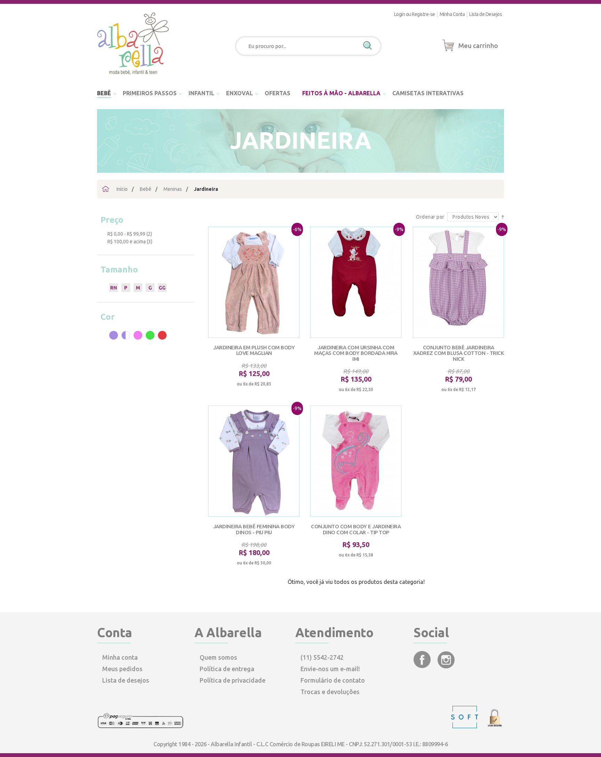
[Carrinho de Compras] (470, 51)
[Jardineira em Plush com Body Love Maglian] (253, 282)
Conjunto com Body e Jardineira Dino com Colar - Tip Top (356, 529)
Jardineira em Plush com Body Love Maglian (254, 350)
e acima (126, 241)
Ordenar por (431, 217)
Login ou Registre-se (414, 14)
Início (122, 189)
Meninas (172, 189)
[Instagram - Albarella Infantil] (446, 665)
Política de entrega (227, 668)
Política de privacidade (232, 680)
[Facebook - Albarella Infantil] (423, 665)
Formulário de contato (332, 680)
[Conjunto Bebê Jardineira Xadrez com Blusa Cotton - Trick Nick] (458, 282)
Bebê (145, 189)
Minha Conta (452, 14)
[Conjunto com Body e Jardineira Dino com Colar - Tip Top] (355, 461)
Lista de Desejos (485, 14)
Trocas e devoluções (330, 691)
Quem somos (218, 657)
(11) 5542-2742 (322, 657)
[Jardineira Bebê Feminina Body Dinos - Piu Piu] (253, 461)
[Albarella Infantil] (133, 76)
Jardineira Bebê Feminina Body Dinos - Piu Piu (254, 529)
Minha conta (120, 657)
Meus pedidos (122, 668)
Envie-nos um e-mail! (330, 668)
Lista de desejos (125, 680)
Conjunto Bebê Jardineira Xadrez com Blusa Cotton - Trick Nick (458, 353)
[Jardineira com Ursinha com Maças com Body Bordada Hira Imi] (355, 282)
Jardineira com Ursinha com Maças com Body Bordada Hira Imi (356, 353)
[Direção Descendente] (503, 216)
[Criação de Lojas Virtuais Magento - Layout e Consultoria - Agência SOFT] (465, 726)
